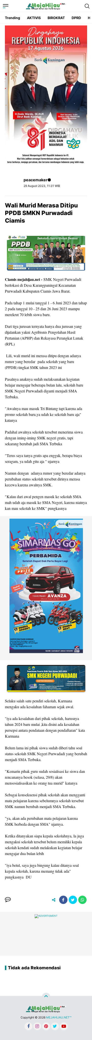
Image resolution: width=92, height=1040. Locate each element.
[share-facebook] (63, 900)
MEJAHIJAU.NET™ (58, 1017)
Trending (12, 18)
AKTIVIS (34, 18)
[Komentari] (8, 900)
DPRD (76, 18)
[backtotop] (46, 997)
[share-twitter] (73, 900)
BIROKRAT (56, 18)
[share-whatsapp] (82, 900)
